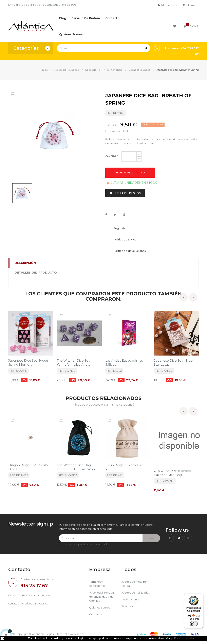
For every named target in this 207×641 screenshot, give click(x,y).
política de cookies (183, 638)
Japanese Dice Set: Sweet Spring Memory (28, 362)
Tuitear (115, 215)
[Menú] (200, 596)
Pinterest (124, 215)
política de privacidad (92, 544)
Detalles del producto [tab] (36, 272)
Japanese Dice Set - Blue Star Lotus (173, 362)
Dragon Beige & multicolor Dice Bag (28, 467)
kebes (80, 634)
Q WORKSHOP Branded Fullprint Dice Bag (172, 473)
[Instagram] (188, 538)
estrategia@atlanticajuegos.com (29, 603)
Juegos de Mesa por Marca (134, 583)
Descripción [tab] (25, 263)
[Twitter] (179, 538)
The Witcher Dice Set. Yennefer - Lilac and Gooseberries (73, 363)
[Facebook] (170, 538)
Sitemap (127, 606)
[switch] (194, 623)
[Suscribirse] (151, 538)
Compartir (106, 215)
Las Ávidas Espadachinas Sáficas (124, 362)
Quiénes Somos (99, 607)
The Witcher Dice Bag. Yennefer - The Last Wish (76, 467)
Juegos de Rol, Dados (135, 592)
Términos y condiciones (97, 583)
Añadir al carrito (130, 172)
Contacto (95, 614)
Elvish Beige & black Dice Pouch (124, 467)
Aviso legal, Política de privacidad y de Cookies (101, 596)
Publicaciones (130, 599)
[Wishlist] (175, 26)
